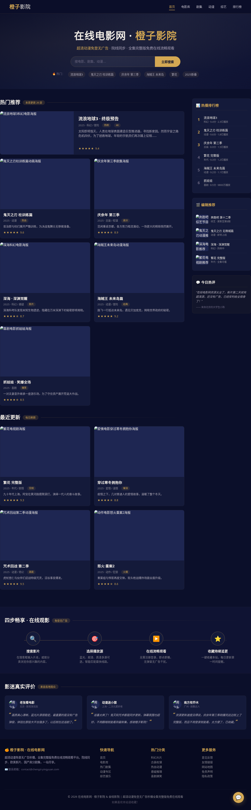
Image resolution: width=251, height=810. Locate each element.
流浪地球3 (76, 74)
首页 (172, 7)
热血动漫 (156, 767)
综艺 (223, 7)
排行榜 (237, 7)
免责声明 (207, 771)
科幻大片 (156, 757)
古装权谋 (156, 762)
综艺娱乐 (105, 776)
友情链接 (207, 762)
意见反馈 (207, 757)
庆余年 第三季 (130, 74)
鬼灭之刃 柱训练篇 (102, 74)
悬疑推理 (156, 771)
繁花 (174, 74)
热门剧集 (105, 767)
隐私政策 (207, 776)
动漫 (211, 7)
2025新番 (191, 74)
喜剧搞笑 (156, 776)
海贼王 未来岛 (155, 74)
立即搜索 (167, 62)
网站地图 (207, 767)
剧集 (199, 7)
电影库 (185, 7)
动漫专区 (105, 771)
